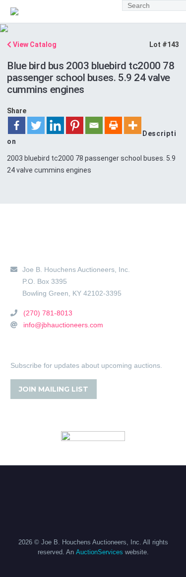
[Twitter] (36, 125)
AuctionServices (99, 552)
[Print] (113, 125)
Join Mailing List (53, 389)
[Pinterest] (74, 125)
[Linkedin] (55, 125)
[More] (132, 125)
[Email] (94, 125)
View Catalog (34, 44)
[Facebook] (16, 125)
